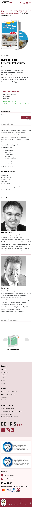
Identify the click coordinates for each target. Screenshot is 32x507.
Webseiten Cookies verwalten (20, 504)
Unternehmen (5, 372)
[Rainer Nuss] (13, 271)
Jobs (2, 377)
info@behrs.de (5, 181)
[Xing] (12, 430)
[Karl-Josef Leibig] (13, 216)
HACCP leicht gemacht (13, 349)
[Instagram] (8, 430)
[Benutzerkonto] (24, 2)
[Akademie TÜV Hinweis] (16, 461)
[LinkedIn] (3, 430)
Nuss (7, 55)
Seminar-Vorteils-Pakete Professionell (11, 411)
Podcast (3, 400)
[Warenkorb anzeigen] (27, 2)
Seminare (4, 397)
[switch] (3, 505)
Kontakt (3, 369)
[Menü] (30, 2)
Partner (3, 383)
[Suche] (21, 2)
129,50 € (27, 117)
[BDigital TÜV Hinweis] (16, 447)
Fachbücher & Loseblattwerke (9, 392)
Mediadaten (4, 375)
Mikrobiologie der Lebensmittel (10, 417)
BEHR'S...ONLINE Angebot (8, 394)
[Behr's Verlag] (7, 2)
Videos (3, 380)
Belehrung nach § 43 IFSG (8, 414)
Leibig (3, 55)
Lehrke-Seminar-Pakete (7, 408)
